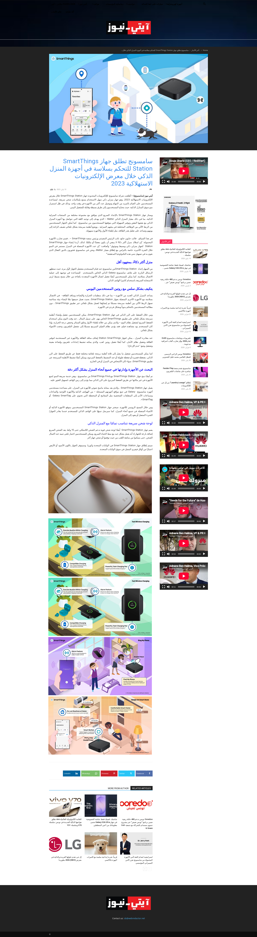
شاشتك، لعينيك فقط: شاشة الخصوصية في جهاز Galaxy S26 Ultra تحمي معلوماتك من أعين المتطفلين (101, 822)
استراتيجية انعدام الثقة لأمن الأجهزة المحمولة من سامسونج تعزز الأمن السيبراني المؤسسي (138, 860)
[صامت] (168, 181)
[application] (184, 170)
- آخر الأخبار (195, 50)
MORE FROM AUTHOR (118, 788)
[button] (204, 4)
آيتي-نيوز (83, 4)
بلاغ (51, 189)
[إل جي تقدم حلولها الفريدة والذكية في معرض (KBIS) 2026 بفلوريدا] (65, 843)
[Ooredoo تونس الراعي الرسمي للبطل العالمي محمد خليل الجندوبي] (200, 358)
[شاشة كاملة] (163, 181)
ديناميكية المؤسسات (114, 4)
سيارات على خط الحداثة (152, 4)
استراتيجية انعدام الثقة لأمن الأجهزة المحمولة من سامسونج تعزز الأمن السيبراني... (176, 325)
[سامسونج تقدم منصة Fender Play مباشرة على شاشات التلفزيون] (200, 372)
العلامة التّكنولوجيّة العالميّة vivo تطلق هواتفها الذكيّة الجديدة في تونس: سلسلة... (176, 252)
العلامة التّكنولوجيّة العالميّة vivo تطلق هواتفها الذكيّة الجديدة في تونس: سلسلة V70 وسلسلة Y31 (65, 822)
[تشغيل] (204, 181)
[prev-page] (150, 869)
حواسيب (131, 4)
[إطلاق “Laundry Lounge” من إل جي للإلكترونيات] (200, 386)
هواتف (96, 4)
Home (205, 50)
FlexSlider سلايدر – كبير (63, 4)
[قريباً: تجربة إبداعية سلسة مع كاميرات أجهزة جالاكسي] (101, 843)
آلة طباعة (70, 11)
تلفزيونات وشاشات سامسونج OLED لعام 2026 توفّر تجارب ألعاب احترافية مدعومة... (176, 341)
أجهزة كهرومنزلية (174, 4)
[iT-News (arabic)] (128, 27)
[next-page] (145, 869)
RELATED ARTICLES (141, 788)
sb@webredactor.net (134, 918)
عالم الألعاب (56, 11)
